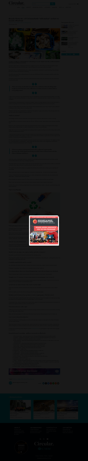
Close (59, 215)
